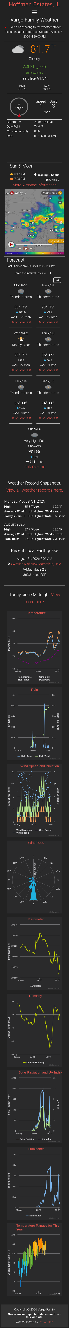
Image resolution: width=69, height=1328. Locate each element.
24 (57, 280)
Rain (34, 689)
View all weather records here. (34, 490)
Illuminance (36, 1149)
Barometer (36, 919)
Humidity (35, 996)
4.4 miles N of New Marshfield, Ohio (35, 564)
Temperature (36, 613)
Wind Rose (36, 843)
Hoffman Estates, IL (34, 4)
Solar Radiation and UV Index (40, 1072)
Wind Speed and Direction (39, 766)
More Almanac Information (34, 185)
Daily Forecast (21, 322)
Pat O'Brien (46, 1322)
